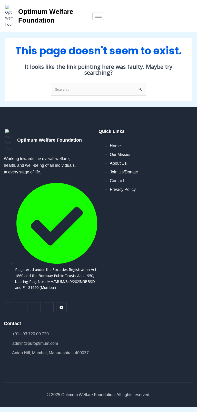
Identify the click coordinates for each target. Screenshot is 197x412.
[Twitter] (48, 307)
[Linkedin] (35, 307)
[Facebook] (9, 307)
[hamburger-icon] (98, 16)
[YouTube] (61, 307)
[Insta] (22, 307)
